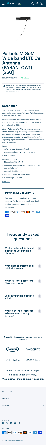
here (9, 89)
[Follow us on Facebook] (3, 423)
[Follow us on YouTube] (15, 423)
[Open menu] (3, 4)
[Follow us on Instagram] (11, 423)
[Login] (37, 3)
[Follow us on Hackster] (19, 423)
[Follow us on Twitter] (7, 423)
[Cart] (42, 3)
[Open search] (32, 3)
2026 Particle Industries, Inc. (13, 440)
